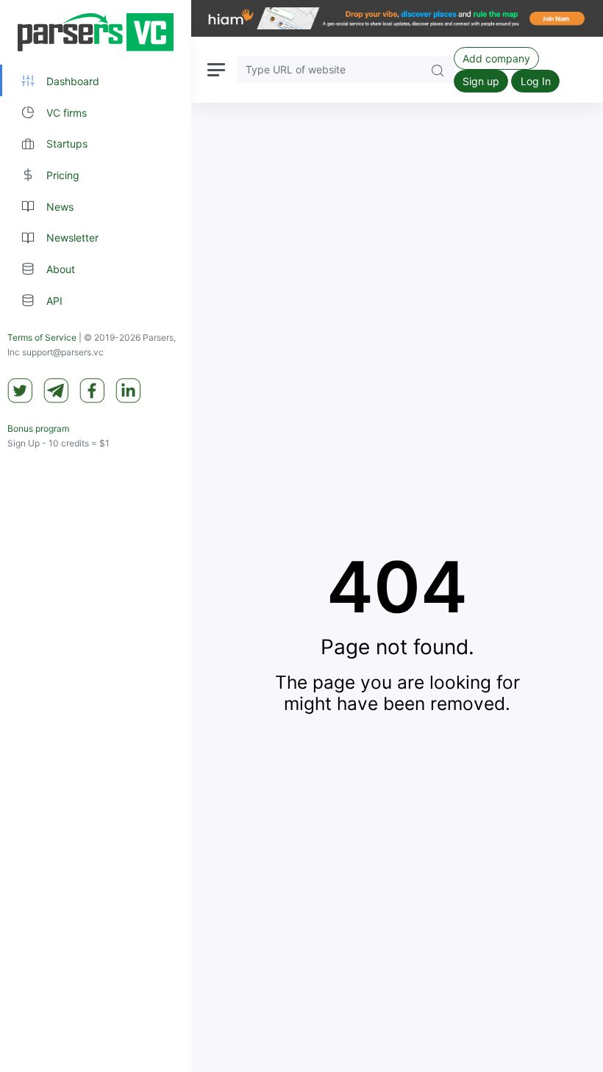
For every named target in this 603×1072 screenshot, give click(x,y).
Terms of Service (41, 337)
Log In (536, 81)
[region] (95, 536)
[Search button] (437, 69)
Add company (496, 58)
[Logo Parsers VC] (95, 32)
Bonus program (38, 428)
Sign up (481, 81)
